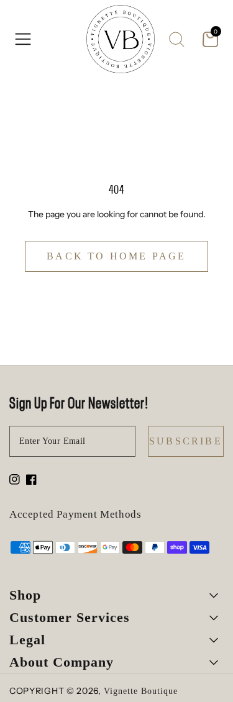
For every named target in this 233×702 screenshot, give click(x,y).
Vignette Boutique (141, 691)
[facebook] (31, 481)
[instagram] (14, 481)
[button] (23, 39)
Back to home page (116, 256)
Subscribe (185, 441)
